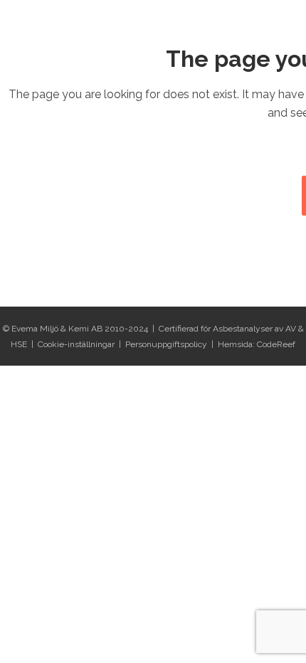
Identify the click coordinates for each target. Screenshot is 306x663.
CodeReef (276, 344)
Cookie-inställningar (76, 344)
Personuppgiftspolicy (166, 344)
